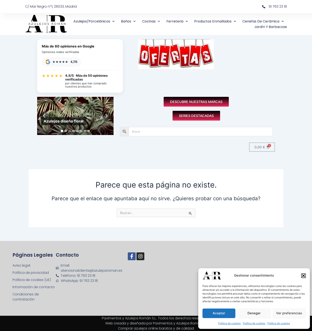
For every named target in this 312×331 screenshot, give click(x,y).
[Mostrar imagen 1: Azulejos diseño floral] (62, 131)
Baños (126, 21)
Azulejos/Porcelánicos (91, 21)
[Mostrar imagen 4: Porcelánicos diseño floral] (73, 131)
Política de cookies (229, 323)
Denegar (254, 313)
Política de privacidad (31, 272)
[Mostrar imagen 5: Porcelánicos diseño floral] (77, 131)
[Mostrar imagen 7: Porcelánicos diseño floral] (85, 131)
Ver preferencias (289, 313)
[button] (303, 276)
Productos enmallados (213, 21)
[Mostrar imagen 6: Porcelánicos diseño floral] (81, 131)
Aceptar (219, 313)
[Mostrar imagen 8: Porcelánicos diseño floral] (89, 131)
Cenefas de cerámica (260, 21)
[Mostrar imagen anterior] (44, 115)
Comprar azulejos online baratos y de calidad (156, 328)
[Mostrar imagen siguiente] (106, 115)
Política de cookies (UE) (32, 279)
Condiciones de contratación (26, 297)
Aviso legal (21, 265)
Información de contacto (34, 287)
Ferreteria (174, 21)
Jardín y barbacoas (270, 26)
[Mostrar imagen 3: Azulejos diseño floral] (70, 131)
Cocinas (149, 21)
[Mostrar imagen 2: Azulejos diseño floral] (66, 131)
